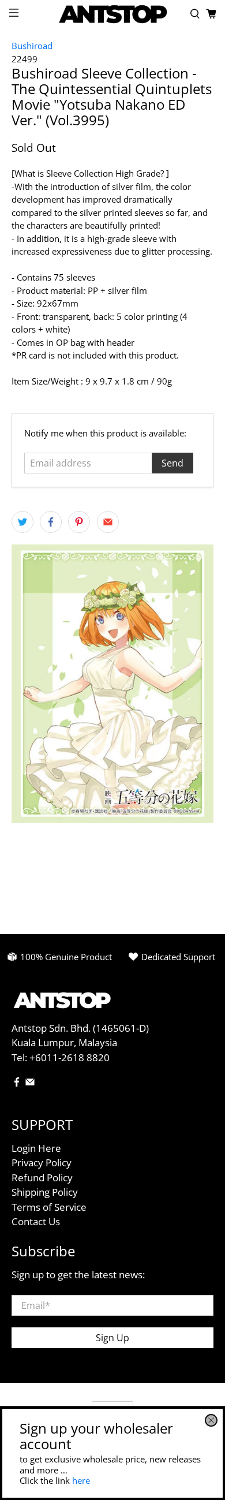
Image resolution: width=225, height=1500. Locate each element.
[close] (211, 1420)
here (81, 1480)
